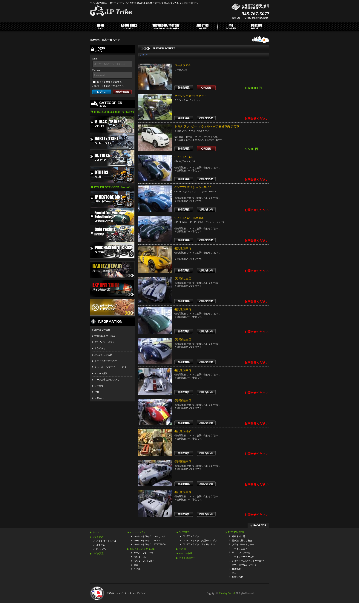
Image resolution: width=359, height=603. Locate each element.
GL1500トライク (191, 536)
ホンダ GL (140, 557)
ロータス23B (182, 65)
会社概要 (98, 386)
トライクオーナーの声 (105, 361)
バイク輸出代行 (187, 558)
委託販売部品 (182, 431)
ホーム (96, 532)
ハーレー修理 (185, 553)
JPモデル (100, 545)
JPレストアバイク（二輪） (143, 549)
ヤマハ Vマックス (143, 553)
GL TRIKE (184, 532)
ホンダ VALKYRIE (144, 561)
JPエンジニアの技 (103, 354)
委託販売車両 (182, 248)
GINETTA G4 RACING (189, 217)
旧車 (136, 565)
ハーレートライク (139, 532)
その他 (137, 569)
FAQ (96, 392)
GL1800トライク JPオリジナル (199, 544)
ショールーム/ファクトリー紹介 (110, 367)
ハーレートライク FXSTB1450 (149, 544)
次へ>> (145, 55)
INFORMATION (236, 532)
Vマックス (98, 537)
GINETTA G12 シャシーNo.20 (192, 187)
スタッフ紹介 (101, 373)
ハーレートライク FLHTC (147, 540)
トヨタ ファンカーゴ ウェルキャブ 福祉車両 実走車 (206, 126)
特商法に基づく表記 (104, 336)
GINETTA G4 (183, 156)
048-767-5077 (255, 13)
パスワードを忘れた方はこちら (108, 86)
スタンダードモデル (106, 541)
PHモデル (101, 549)
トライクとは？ (102, 348)
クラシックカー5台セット (190, 95)
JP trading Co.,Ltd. (226, 593)
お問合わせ (100, 398)
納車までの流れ (102, 329)
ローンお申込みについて (106, 379)
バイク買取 (98, 553)
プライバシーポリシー (105, 342)
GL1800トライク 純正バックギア (200, 540)
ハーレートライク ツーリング (149, 536)
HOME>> (95, 40)
